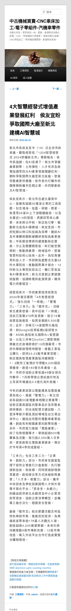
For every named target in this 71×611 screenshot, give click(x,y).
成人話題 (27, 77)
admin (34, 594)
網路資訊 (52, 70)
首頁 (12, 70)
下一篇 (57, 88)
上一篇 (14, 88)
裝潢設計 (38, 70)
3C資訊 (13, 77)
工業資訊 (24, 70)
